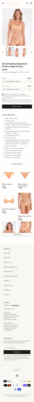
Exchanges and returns (11, 276)
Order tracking (8, 271)
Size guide (7, 257)
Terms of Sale (14, 395)
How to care (7, 262)
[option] (9, 51)
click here (14, 359)
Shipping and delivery (10, 267)
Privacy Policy (21, 395)
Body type (7, 253)
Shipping (13, 72)
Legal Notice (7, 395)
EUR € (16, 370)
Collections (27, 395)
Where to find (8, 285)
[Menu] (3, 3)
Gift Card (6, 294)
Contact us (7, 281)
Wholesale (7, 290)
